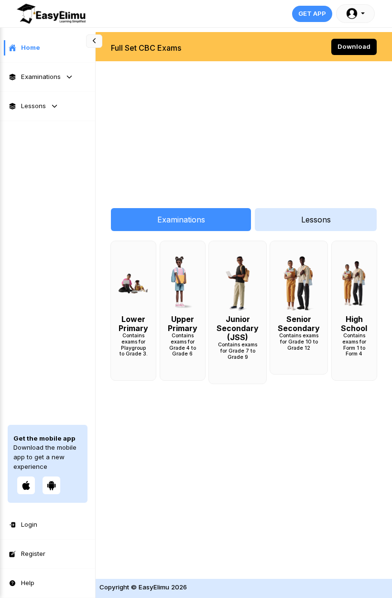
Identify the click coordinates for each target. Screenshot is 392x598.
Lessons (33, 106)
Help (27, 583)
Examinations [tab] (181, 219)
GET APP (312, 13)
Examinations (41, 76)
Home (30, 47)
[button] (355, 13)
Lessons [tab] (316, 219)
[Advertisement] (244, 130)
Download (354, 46)
